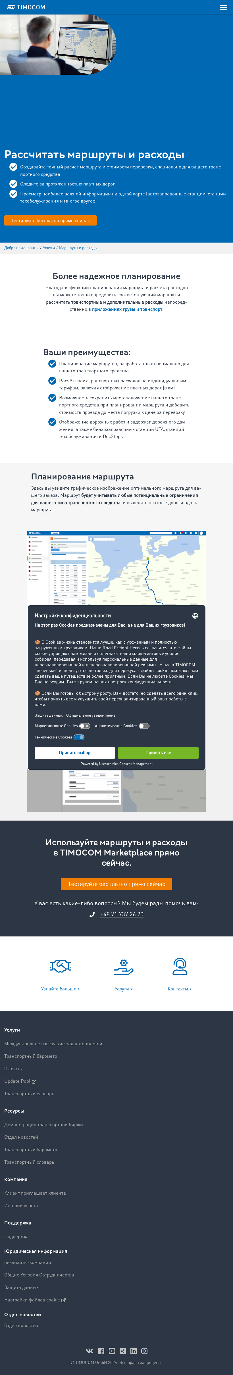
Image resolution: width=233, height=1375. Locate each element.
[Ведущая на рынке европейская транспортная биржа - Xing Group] (124, 1350)
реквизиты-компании (27, 1262)
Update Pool (17, 1081)
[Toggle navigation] (223, 7)
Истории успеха (21, 1205)
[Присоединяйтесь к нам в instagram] (144, 1350)
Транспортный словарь (29, 1094)
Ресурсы (14, 1111)
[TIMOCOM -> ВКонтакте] (90, 1350)
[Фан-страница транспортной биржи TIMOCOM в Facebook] (102, 1350)
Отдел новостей (21, 1137)
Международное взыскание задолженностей (53, 1044)
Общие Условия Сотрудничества (39, 1275)
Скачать (13, 1069)
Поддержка (17, 1223)
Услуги (12, 1030)
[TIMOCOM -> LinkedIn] (134, 1350)
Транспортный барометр (30, 1056)
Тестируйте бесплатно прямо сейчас (50, 220)
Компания (15, 1179)
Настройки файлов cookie (32, 1300)
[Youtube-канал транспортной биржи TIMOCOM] (113, 1350)
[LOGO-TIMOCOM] (26, 7)
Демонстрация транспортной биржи (43, 1124)
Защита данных (21, 1287)
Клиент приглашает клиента (35, 1193)
